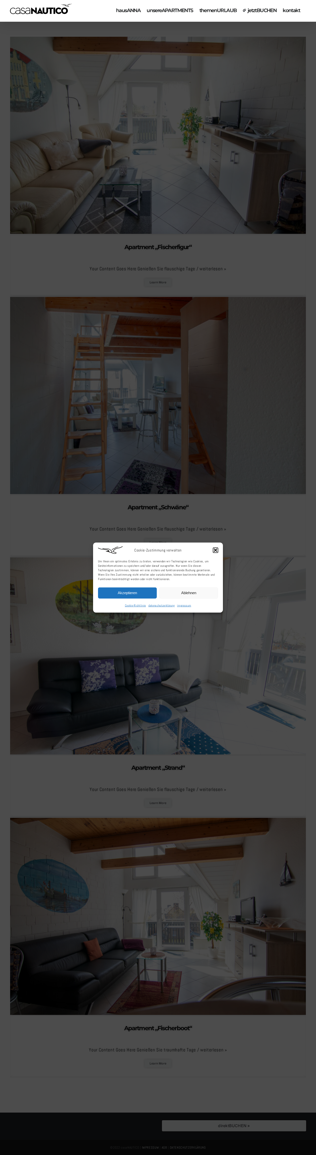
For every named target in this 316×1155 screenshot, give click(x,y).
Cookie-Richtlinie (135, 605)
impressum (184, 605)
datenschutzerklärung (161, 605)
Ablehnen (188, 593)
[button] (215, 550)
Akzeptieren (127, 593)
